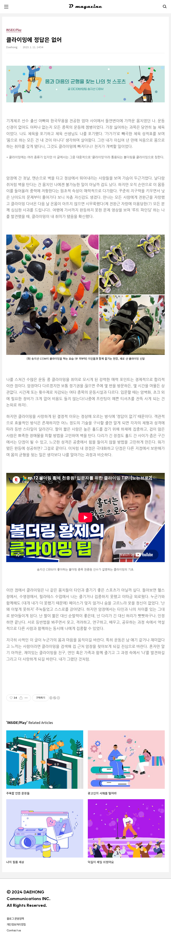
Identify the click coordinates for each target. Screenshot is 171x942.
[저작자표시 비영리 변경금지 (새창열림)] (54, 698)
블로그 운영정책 (15, 918)
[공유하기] (21, 698)
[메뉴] (6, 7)
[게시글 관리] (26, 698)
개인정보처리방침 (16, 924)
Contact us (14, 930)
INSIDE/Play (13, 29)
